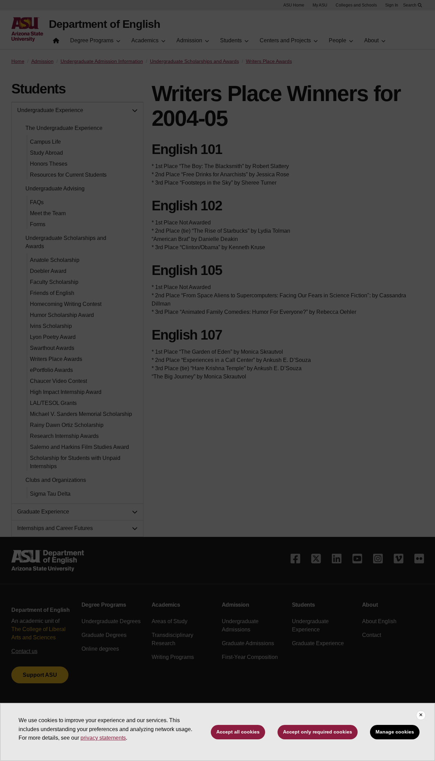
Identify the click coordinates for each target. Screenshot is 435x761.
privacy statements (103, 738)
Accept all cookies (238, 732)
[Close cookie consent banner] (421, 715)
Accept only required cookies (317, 732)
